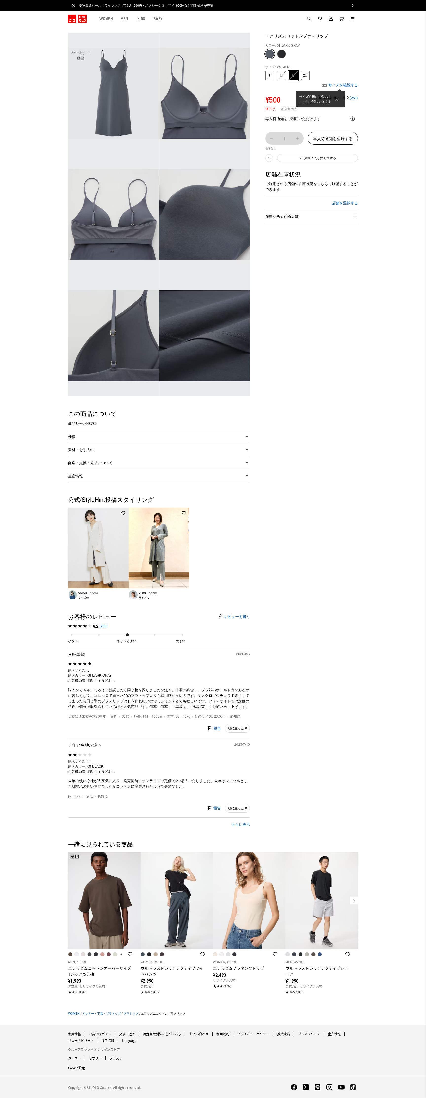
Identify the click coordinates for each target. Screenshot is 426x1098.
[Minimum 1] (271, 138)
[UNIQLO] (77, 18)
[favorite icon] (130, 954)
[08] (269, 54)
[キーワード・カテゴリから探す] (309, 18)
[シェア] (269, 158)
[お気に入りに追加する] (123, 513)
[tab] (106, 18)
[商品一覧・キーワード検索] (352, 18)
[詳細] (352, 118)
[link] (218, 5)
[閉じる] (336, 99)
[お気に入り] (320, 18)
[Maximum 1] (297, 138)
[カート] (341, 18)
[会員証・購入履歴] (330, 18)
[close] (73, 5)
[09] (281, 54)
